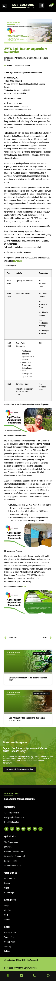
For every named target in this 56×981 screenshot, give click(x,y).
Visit (24, 586)
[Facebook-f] (6, 829)
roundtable (17, 261)
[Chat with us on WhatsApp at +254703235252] (48, 975)
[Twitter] (18, 829)
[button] (4, 6)
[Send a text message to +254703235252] (34, 975)
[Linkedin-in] (29, 829)
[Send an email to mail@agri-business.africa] (21, 975)
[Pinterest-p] (35, 829)
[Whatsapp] (40, 829)
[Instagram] (12, 829)
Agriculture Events (22, 65)
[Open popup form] (41, 5)
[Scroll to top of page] (50, 781)
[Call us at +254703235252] (7, 975)
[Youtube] (23, 829)
